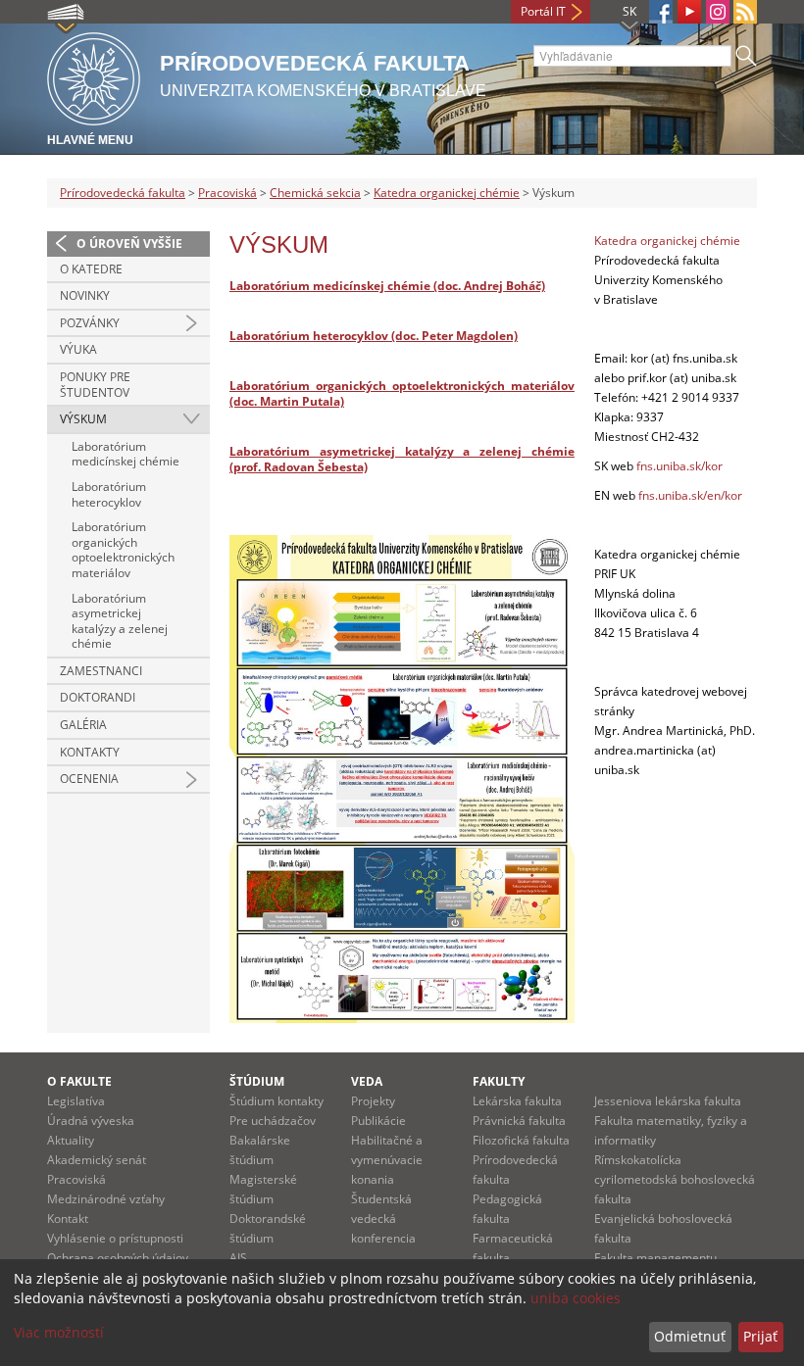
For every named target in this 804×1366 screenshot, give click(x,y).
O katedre (91, 269)
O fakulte (79, 1081)
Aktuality (70, 1140)
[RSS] (745, 12)
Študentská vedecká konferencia (383, 1218)
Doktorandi (97, 697)
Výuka (78, 349)
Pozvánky (90, 323)
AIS (238, 1257)
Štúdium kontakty (276, 1101)
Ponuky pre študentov (95, 384)
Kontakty (90, 752)
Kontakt (67, 1218)
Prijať (760, 1336)
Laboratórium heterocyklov (109, 494)
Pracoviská (227, 192)
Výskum (83, 419)
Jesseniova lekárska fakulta (667, 1101)
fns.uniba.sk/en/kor (690, 495)
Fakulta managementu (655, 1257)
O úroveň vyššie (129, 243)
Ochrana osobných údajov (117, 1257)
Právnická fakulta (519, 1120)
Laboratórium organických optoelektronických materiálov (123, 549)
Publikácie (378, 1120)
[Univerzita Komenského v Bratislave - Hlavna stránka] (93, 76)
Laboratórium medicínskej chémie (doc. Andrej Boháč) (387, 285)
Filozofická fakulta (521, 1140)
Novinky (85, 295)
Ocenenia (89, 778)
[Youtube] (689, 12)
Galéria (83, 724)
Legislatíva (76, 1101)
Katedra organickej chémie (447, 192)
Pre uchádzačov (272, 1120)
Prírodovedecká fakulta (122, 192)
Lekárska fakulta (517, 1101)
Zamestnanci (101, 670)
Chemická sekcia (315, 192)
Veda (366, 1081)
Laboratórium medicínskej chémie (125, 454)
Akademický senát (96, 1159)
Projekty (373, 1101)
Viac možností (59, 1332)
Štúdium (256, 1081)
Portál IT (543, 11)
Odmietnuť (690, 1336)
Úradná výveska (90, 1120)
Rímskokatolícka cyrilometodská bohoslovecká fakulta (674, 1179)
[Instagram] (717, 12)
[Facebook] (661, 12)
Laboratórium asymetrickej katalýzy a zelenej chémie (120, 621)
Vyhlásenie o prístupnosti (115, 1238)
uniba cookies (575, 1298)
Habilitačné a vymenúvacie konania (387, 1160)
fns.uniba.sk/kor (679, 466)
